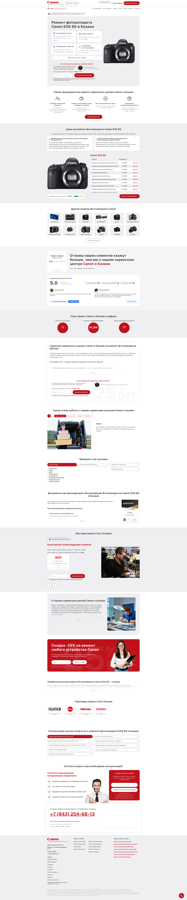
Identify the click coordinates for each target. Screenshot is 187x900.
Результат (88, 416)
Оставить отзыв (74, 301)
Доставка (50, 864)
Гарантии (137, 8)
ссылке (57, 884)
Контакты (50, 869)
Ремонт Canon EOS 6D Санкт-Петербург (125, 844)
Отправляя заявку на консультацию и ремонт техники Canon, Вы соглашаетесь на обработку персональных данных (124, 796)
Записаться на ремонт (81, 392)
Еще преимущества (93, 116)
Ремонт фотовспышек (95, 844)
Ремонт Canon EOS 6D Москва (122, 841)
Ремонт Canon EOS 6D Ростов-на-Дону (125, 849)
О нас (119, 8)
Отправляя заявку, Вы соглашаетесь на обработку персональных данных (69, 395)
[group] (54, 710)
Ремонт (80, 416)
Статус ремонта (117, 3)
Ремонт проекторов (79, 844)
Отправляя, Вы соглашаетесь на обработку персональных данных (65, 579)
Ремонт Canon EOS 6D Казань (122, 857)
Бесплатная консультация (84, 75)
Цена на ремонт (107, 8)
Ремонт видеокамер (95, 846)
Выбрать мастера (77, 576)
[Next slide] (55, 585)
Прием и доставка (60, 416)
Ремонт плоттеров (94, 849)
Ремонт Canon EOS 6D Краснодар (123, 846)
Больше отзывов (132, 301)
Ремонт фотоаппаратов (95, 841)
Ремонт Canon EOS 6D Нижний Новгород (126, 852)
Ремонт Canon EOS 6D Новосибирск (124, 854)
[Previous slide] (49, 585)
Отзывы (115, 8)
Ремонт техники (73, 3)
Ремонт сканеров (94, 852)
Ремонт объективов (79, 841)
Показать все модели (93, 240)
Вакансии (50, 874)
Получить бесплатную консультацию (124, 790)
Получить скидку (80, 662)
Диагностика (71, 416)
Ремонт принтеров (79, 849)
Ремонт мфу (77, 846)
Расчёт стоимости (128, 8)
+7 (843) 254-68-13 (105, 1)
